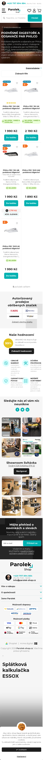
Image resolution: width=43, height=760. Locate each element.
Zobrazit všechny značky (22, 322)
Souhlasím (23, 750)
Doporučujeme (33, 68)
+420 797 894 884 (22, 576)
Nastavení (21, 756)
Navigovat (21, 471)
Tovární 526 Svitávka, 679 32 (21, 466)
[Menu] (3, 9)
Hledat (34, 18)
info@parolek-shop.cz (24, 580)
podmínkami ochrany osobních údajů (21, 552)
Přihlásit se (32, 543)
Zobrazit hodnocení (21, 351)
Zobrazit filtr (21, 74)
